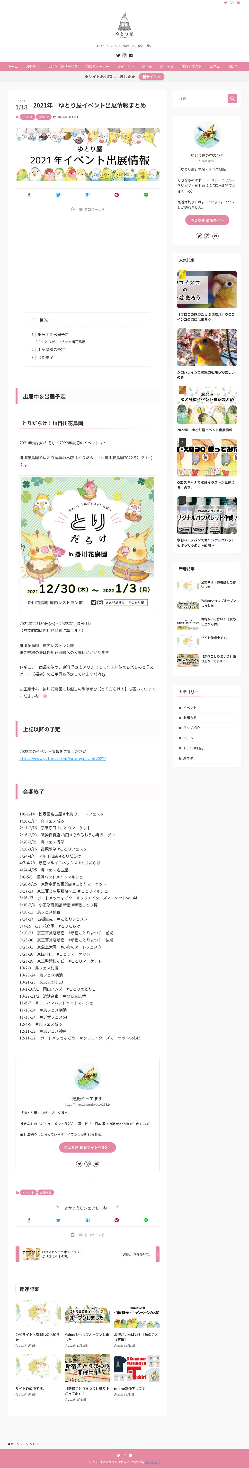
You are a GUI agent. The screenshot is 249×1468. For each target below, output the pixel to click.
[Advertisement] (87, 263)
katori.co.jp (152, 1462)
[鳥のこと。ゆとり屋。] (124, 25)
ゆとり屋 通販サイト (207, 220)
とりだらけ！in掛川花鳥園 (65, 341)
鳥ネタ (188, 758)
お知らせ (43, 117)
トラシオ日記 (193, 747)
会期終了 (45, 357)
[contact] (238, 2)
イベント (27, 117)
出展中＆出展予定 (53, 334)
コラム (188, 737)
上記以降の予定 (51, 349)
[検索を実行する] (232, 98)
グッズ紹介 (191, 727)
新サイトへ (151, 76)
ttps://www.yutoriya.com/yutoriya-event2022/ (64, 758)
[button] (29, 195)
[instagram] (232, 2)
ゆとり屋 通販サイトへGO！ (87, 1147)
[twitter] (225, 2)
